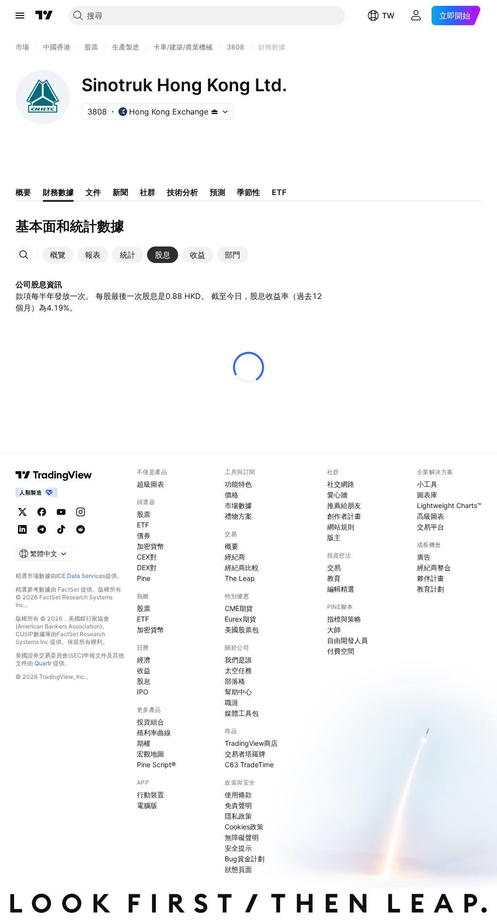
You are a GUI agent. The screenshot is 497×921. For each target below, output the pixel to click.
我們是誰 (238, 660)
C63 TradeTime (249, 764)
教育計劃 (430, 589)
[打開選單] (20, 15)
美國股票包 (242, 629)
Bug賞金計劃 (245, 859)
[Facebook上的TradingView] (42, 512)
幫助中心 (238, 692)
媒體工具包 (242, 713)
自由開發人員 (347, 640)
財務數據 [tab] (58, 192)
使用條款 (238, 794)
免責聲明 (238, 805)
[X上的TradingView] (22, 512)
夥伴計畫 (430, 578)
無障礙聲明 (242, 837)
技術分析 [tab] (182, 192)
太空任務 (238, 670)
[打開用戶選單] (416, 15)
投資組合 (150, 722)
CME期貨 (239, 608)
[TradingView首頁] (44, 15)
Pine (143, 578)
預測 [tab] (217, 192)
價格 (231, 495)
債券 (143, 535)
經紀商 (235, 557)
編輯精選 (340, 589)
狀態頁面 (238, 869)
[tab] (57, 255)
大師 (334, 629)
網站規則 (340, 527)
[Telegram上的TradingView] (42, 529)
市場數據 (238, 505)
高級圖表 (430, 516)
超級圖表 (150, 484)
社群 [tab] (147, 192)
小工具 (427, 484)
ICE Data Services (80, 575)
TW (388, 15)
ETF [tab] (279, 192)
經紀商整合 (434, 567)
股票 (143, 514)
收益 (143, 670)
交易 (334, 567)
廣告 (424, 557)
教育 (334, 578)
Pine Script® (156, 764)
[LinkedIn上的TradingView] (22, 529)
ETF (143, 525)
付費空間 (340, 651)
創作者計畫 (344, 516)
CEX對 (147, 557)
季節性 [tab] (248, 192)
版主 (334, 537)
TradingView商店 (251, 743)
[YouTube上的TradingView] (61, 512)
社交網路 (340, 484)
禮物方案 (238, 516)
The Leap (240, 578)
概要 (231, 546)
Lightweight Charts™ (449, 505)
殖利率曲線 (154, 732)
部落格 (235, 681)
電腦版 (147, 805)
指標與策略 (344, 619)
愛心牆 (337, 495)
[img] (214, 111)
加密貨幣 (150, 546)
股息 (143, 681)
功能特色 (238, 484)
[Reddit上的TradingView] (80, 529)
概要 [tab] (23, 192)
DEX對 (147, 567)
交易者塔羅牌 (245, 754)
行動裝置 (150, 794)
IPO (143, 692)
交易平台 (430, 527)
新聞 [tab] (120, 192)
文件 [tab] (93, 192)
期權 (143, 743)
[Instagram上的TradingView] (80, 512)
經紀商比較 (242, 567)
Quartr (42, 663)
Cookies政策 (244, 826)
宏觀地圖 (150, 754)
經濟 (143, 660)
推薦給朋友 (344, 505)
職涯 (231, 702)
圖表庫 (427, 495)
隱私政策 (238, 816)
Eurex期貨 (240, 619)
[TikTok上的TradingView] (61, 529)
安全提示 (238, 848)
